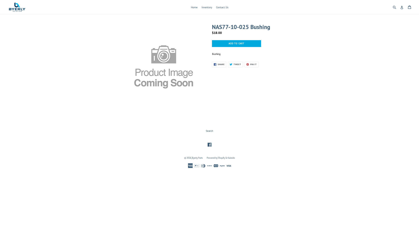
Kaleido (231, 158)
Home (194, 7)
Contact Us (222, 7)
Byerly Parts (197, 158)
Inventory (206, 7)
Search (209, 130)
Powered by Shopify (216, 158)
